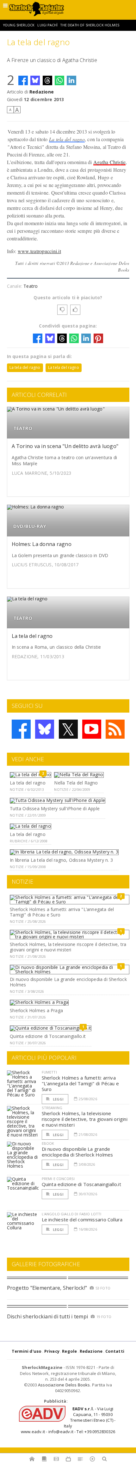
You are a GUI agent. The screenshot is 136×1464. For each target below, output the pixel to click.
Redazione (41, 92)
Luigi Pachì (47, 25)
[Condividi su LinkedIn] (71, 80)
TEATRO (22, 428)
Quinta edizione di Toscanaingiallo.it (48, 1036)
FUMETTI (49, 1072)
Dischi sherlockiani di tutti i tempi (47, 1316)
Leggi (58, 1099)
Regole (69, 1351)
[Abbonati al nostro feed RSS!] (115, 729)
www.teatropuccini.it (39, 251)
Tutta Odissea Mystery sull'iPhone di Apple (55, 808)
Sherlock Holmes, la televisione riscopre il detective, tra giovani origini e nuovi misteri (68, 947)
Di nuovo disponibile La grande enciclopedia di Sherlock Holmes (68, 982)
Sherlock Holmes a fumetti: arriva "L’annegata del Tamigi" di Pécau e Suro (62, 912)
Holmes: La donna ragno (41, 544)
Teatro (30, 286)
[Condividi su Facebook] (23, 80)
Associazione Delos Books (64, 1385)
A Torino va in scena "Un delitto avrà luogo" (65, 446)
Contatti (115, 1351)
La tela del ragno (67, 139)
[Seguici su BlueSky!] (44, 729)
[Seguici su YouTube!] (91, 729)
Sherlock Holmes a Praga (36, 1010)
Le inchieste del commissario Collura (82, 1219)
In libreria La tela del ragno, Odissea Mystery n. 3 (61, 860)
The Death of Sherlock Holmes (89, 25)
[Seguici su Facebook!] (21, 729)
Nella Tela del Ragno (76, 783)
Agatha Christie (109, 162)
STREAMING (52, 1107)
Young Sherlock (18, 25)
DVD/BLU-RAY (29, 526)
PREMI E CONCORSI (58, 1178)
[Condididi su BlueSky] (35, 80)
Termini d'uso (27, 1351)
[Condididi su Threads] (47, 80)
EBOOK (48, 1143)
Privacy (51, 1351)
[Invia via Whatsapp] (59, 80)
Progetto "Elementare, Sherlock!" (47, 1287)
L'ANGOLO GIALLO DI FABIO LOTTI (72, 1214)
